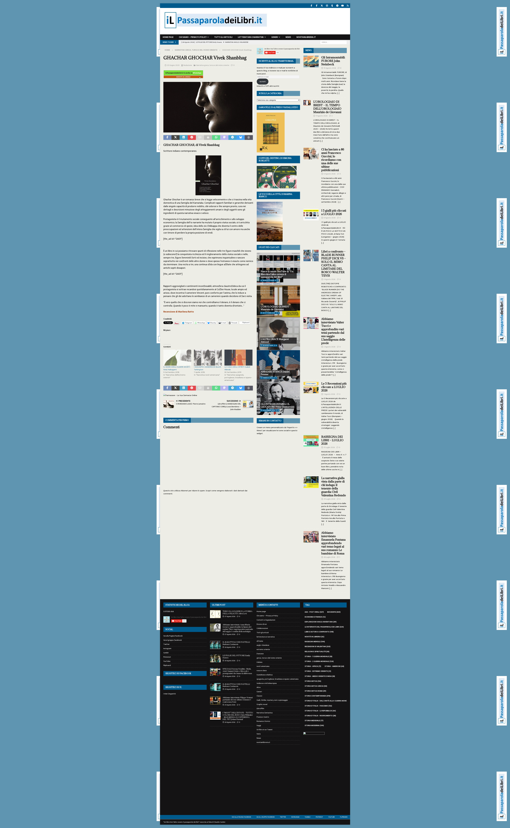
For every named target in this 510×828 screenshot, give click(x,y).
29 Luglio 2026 (329, 499)
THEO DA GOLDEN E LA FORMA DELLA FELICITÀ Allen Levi (237, 612)
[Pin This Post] (192, 137)
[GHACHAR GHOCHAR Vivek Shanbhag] (208, 130)
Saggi (259, 725)
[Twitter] (322, 5)
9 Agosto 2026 (322, 115)
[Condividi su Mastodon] (224, 137)
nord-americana (263, 666)
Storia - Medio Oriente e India (320, 676)
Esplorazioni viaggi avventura (320, 622)
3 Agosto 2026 (329, 279)
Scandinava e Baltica (265, 674)
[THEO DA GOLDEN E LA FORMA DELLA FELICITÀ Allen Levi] (215, 614)
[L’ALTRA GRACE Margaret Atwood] (278, 334)
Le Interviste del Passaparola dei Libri (324, 627)
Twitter (166, 644)
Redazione (187, 65)
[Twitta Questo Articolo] (175, 137)
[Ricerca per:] (333, 42)
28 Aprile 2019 (268, 345)
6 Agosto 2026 (329, 173)
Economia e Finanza (315, 617)
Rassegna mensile (315, 641)
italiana (259, 662)
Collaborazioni (262, 628)
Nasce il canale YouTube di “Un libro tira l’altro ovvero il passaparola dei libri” (277, 274)
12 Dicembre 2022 (269, 410)
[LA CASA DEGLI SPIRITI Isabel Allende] (238, 358)
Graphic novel (262, 704)
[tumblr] (332, 5)
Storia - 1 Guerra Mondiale (318, 656)
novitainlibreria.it (306, 37)
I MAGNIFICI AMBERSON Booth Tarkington (207, 368)
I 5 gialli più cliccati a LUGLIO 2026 (333, 212)
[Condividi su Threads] (249, 137)
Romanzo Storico (263, 721)
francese (260, 653)
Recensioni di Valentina (317, 646)
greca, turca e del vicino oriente (269, 658)
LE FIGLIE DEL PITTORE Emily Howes (236, 656)
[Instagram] (327, 5)
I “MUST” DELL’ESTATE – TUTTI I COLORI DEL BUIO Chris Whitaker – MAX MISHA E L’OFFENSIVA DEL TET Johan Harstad (238, 716)
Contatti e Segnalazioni (266, 620)
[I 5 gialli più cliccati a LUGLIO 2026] (311, 226)
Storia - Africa (313, 666)
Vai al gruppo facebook (172, 640)
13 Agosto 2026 (330, 68)
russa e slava (262, 670)
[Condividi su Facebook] (167, 137)
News (288, 37)
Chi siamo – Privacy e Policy (193, 37)
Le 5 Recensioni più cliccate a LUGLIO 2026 (334, 387)
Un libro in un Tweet (265, 729)
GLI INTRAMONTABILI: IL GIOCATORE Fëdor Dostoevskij (277, 405)
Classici (259, 695)
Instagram (167, 648)
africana (260, 641)
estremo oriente (263, 649)
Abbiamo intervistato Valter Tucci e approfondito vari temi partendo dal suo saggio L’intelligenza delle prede (333, 331)
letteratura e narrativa (251, 37)
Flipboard (167, 665)
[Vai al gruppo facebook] (316, 5)
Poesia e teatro (263, 717)
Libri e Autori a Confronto (319, 631)
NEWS (308, 50)
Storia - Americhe (334, 666)
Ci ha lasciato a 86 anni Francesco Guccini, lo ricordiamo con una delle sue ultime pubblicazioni (332, 160)
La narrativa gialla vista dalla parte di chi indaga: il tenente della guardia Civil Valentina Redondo (333, 486)
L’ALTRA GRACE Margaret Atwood (275, 340)
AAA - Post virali (314, 612)
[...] (338, 93)
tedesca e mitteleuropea (267, 683)
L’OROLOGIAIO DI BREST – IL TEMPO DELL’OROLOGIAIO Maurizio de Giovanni (327, 107)
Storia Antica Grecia (316, 686)
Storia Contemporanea (317, 696)
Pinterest (167, 657)
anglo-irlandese (263, 645)
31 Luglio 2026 (329, 447)
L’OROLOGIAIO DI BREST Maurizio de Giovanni (275, 308)
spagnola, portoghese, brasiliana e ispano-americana (277, 679)
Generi (274, 37)
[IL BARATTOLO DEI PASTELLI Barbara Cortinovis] (215, 645)
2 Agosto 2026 (329, 346)
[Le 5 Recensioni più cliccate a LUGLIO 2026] (311, 405)
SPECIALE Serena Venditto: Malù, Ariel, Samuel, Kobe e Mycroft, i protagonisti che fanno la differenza (237, 671)
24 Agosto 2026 (230, 722)
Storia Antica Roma (315, 691)
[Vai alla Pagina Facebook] (311, 5)
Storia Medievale (314, 720)
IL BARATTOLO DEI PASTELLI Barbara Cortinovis (236, 643)
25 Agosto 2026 (230, 689)
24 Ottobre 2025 (269, 313)
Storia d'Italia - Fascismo (318, 706)
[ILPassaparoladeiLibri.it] (215, 32)
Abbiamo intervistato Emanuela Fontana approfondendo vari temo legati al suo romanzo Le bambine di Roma (333, 543)
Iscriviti (263, 81)
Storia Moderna (314, 725)
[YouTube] (342, 5)
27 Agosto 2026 (230, 616)
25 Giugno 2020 (173, 65)
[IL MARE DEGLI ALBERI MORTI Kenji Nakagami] (177, 358)
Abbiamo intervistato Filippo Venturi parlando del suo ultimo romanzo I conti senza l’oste (238, 699)
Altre (259, 687)
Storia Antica (313, 681)
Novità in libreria (314, 636)
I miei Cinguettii (169, 693)
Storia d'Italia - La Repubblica (320, 710)
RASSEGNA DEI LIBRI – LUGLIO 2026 (332, 440)
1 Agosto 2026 (329, 394)
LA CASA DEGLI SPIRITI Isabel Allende (237, 368)
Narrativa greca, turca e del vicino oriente (212, 65)
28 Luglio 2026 (329, 557)
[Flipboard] (347, 5)
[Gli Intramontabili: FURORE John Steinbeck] (311, 74)
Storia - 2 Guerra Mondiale (319, 661)
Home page (168, 37)
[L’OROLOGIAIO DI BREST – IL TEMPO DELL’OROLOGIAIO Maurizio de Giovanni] (307, 120)
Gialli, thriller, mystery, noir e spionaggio (272, 700)
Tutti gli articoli (223, 37)
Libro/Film (260, 708)
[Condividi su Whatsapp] (216, 137)
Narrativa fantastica (265, 712)
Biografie (333, 612)
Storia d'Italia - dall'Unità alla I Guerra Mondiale (329, 701)
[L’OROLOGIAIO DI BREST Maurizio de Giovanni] (278, 301)
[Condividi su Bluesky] (241, 137)
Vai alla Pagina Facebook (173, 636)
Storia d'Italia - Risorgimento (320, 715)
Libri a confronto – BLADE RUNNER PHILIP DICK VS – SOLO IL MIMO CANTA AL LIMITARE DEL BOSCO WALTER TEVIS (333, 263)
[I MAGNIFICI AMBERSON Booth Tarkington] (208, 358)
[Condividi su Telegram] (232, 137)
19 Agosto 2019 (268, 280)
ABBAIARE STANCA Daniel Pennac (275, 373)
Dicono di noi (262, 624)
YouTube (166, 661)
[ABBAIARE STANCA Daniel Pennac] (278, 366)
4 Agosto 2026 (329, 217)
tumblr (166, 652)
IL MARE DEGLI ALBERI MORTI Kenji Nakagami (176, 368)
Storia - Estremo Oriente (318, 671)
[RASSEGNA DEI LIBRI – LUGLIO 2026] (311, 452)
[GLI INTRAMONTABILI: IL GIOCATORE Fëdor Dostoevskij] (278, 399)
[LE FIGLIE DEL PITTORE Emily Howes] (215, 658)
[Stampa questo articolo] (208, 137)
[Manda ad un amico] (200, 137)
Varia (259, 733)
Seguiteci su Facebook (178, 673)
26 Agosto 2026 (230, 647)
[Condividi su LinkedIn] (184, 137)
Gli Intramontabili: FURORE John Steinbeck (333, 61)
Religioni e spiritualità (317, 651)
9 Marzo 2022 (268, 378)
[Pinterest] (337, 5)
